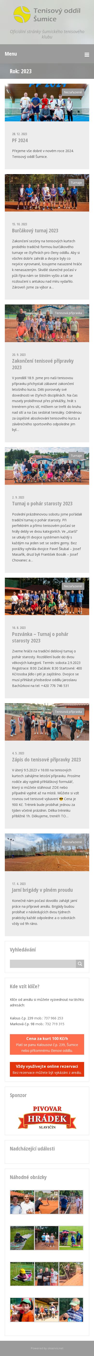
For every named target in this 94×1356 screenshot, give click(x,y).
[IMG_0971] (71, 1284)
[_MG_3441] (71, 1321)
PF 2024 (20, 140)
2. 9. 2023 (18, 497)
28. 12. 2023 (19, 134)
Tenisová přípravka (68, 313)
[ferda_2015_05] (22, 1321)
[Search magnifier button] (80, 964)
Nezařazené (73, 92)
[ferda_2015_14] (22, 1284)
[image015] (22, 1249)
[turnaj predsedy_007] (46, 1249)
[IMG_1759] (71, 1249)
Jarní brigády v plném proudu (42, 889)
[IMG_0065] (71, 1213)
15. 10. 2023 (19, 224)
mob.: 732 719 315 (49, 1024)
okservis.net (55, 1348)
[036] (46, 1321)
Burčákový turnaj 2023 (35, 230)
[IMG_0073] (46, 1213)
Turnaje (76, 183)
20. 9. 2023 (19, 354)
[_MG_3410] (46, 1284)
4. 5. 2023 (18, 753)
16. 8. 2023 (19, 627)
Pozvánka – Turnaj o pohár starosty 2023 (40, 637)
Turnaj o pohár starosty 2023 (42, 503)
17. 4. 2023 (19, 883)
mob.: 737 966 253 (48, 1018)
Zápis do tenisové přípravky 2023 (46, 759)
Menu (11, 53)
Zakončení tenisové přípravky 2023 (43, 363)
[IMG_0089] (22, 1213)
